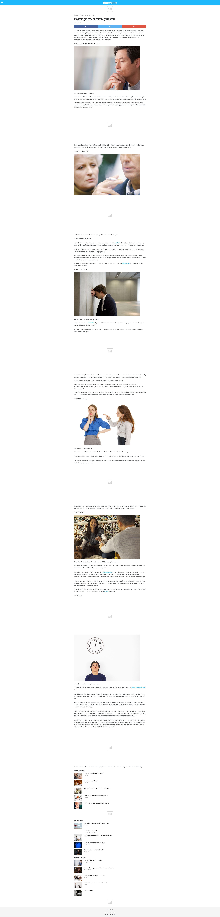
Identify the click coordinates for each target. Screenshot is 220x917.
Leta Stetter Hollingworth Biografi (93, 830)
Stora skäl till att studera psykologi (93, 860)
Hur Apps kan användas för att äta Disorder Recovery (98, 835)
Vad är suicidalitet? (89, 890)
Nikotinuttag (125, 263)
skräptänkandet (107, 572)
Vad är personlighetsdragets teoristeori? (95, 875)
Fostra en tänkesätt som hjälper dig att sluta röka (97, 788)
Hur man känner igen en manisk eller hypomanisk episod (99, 868)
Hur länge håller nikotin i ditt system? (94, 773)
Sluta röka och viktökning (90, 781)
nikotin (118, 243)
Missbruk (76, 15)
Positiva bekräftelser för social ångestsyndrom (96, 823)
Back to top (110, 909)
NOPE (106, 591)
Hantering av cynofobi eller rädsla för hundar (96, 883)
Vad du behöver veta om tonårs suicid (94, 850)
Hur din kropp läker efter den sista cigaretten (96, 795)
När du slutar (92, 15)
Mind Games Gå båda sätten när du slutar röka (96, 803)
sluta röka (91, 323)
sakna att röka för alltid (138, 687)
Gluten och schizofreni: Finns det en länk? (95, 842)
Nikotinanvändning (83, 15)
